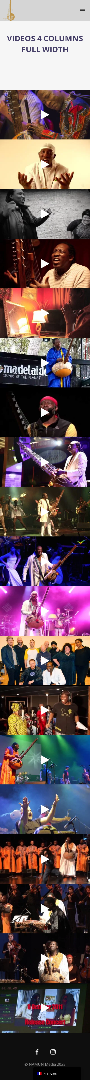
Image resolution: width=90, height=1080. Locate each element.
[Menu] (83, 10)
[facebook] (37, 1052)
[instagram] (53, 1052)
